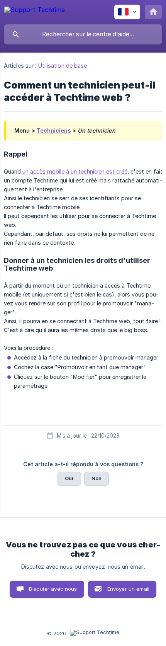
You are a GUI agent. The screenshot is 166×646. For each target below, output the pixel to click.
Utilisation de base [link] (62, 65)
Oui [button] (69, 478)
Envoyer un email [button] (128, 589)
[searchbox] (83, 34)
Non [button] (96, 478)
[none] (34, 11)
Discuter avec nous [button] (53, 589)
